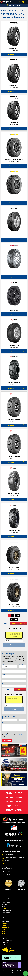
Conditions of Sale (19, 970)
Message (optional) (7, 723)
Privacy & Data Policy (10, 970)
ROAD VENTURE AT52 (14, 48)
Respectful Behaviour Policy (7, 972)
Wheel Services (5, 921)
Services (4, 914)
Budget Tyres (5, 942)
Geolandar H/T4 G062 (14, 493)
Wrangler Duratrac (14, 197)
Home (4, 10)
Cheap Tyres (5, 944)
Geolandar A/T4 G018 (14, 419)
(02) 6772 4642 (9, 861)
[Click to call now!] (19, 2)
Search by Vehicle (6, 899)
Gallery (4, 933)
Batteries (4, 918)
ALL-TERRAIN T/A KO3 (14, 604)
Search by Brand (6, 902)
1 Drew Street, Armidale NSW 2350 (15, 858)
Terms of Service (19, 735)
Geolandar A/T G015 (14, 382)
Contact (4, 925)
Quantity (21, 664)
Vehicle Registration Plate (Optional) (8, 717)
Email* (4, 679)
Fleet (3, 929)
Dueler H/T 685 (14, 234)
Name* (4, 669)
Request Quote (7, 740)
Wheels (4, 908)
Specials (4, 923)
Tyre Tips (4, 906)
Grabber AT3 (14, 271)
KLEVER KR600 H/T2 (14, 345)
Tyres (3, 897)
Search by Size (5, 901)
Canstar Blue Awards (7, 940)
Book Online (5, 927)
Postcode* (4, 684)
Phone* (4, 674)
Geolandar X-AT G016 (14, 530)
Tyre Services (5, 919)
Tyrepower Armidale (15, 5)
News (3, 931)
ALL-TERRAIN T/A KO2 (14, 567)
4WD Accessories (6, 916)
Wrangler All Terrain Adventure (14, 159)
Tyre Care (4, 904)
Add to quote (11, 54)
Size (3, 664)
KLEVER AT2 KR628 (14, 308)
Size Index (4, 938)
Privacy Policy (9, 735)
